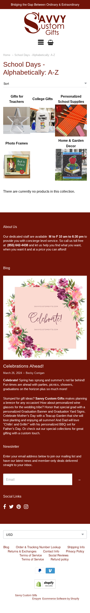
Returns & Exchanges (22, 551)
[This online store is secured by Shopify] (45, 587)
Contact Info (51, 551)
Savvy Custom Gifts (26, 595)
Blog (6, 547)
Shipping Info (76, 547)
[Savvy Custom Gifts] (45, 23)
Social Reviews (58, 555)
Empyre (36, 598)
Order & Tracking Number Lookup (38, 547)
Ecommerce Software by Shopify (60, 598)
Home (6, 55)
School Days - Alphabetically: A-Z (34, 55)
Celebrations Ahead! (23, 366)
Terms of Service (30, 555)
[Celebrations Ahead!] (45, 318)
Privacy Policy (75, 551)
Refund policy (60, 559)
